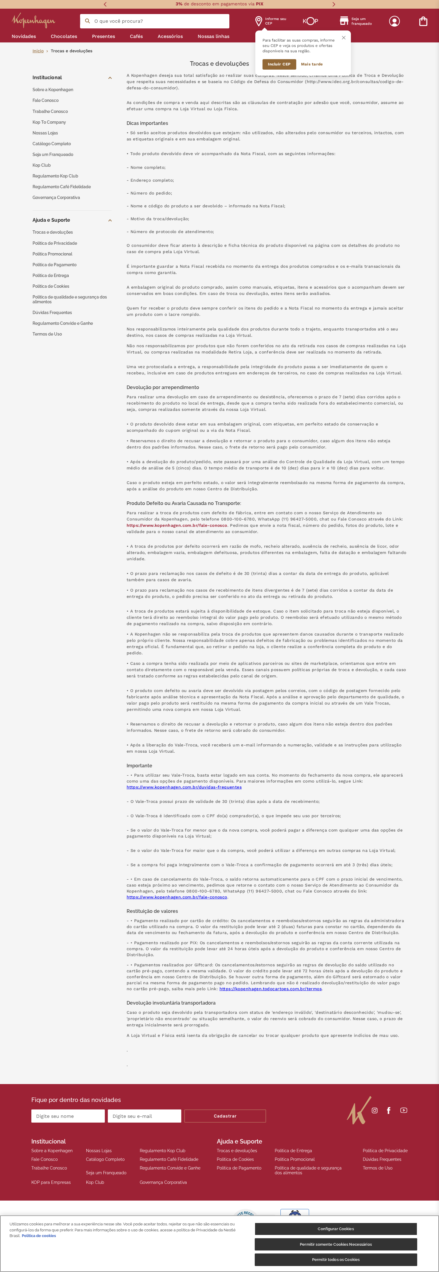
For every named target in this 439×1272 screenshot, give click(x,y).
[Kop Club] (310, 21)
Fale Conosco (44, 1159)
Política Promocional (295, 1159)
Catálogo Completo (105, 1159)
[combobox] (154, 21)
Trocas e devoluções (237, 1150)
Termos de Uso (377, 1168)
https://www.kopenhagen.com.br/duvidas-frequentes (184, 787)
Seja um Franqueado (106, 1172)
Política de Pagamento (239, 1168)
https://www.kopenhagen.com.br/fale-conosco (177, 525)
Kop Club (95, 1182)
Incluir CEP (279, 64)
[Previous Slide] (105, 4)
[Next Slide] (334, 4)
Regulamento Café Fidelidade (169, 1159)
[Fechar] (344, 37)
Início (38, 50)
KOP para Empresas (51, 1182)
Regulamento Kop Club (162, 1150)
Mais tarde (312, 64)
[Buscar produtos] (87, 21)
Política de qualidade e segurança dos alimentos (308, 1170)
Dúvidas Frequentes (382, 1159)
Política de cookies (39, 1235)
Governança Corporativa (163, 1182)
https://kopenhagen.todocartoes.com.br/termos (271, 988)
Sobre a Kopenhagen (52, 1150)
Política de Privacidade (385, 1150)
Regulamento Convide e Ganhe (170, 1168)
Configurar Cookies (336, 1229)
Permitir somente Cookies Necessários (336, 1244)
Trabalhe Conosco (49, 1168)
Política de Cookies (235, 1159)
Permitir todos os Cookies (336, 1259)
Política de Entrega (293, 1150)
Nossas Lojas (99, 1150)
